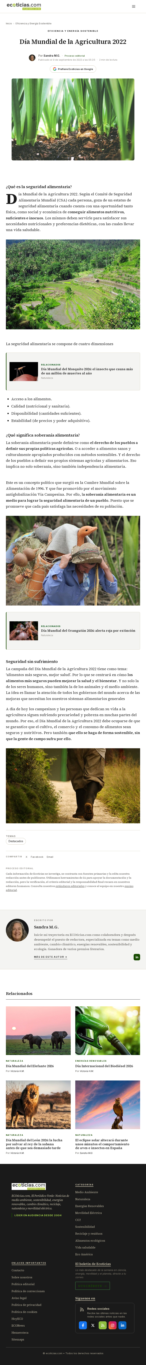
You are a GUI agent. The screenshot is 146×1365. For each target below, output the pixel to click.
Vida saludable (85, 1247)
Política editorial (23, 1284)
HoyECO (17, 1319)
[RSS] (103, 1325)
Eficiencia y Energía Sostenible (33, 23)
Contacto (18, 1270)
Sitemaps (18, 1339)
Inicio (9, 23)
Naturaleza (82, 1199)
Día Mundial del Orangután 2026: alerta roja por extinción (88, 631)
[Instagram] (113, 1325)
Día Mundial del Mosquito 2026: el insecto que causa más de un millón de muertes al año (87, 371)
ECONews (18, 1326)
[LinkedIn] (137, 957)
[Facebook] (83, 1325)
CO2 (78, 1220)
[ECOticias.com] (24, 6)
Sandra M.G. (52, 55)
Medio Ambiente (86, 1192)
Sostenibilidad (85, 1227)
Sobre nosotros (22, 1277)
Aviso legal (19, 1298)
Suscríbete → (92, 1286)
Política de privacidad (26, 1305)
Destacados (16, 841)
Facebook (37, 856)
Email (50, 856)
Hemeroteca (20, 1333)
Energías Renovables (89, 1206)
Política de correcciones (28, 1291)
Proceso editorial (75, 55)
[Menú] (133, 6)
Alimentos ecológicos (90, 1241)
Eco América (84, 1254)
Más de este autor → (50, 956)
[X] (93, 1325)
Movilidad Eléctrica (88, 1213)
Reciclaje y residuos (88, 1234)
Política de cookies (24, 1312)
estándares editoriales (70, 886)
